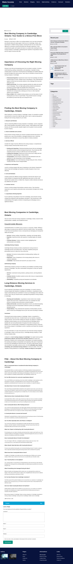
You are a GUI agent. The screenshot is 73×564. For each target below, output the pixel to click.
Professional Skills (56, 114)
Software (54, 122)
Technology (55, 123)
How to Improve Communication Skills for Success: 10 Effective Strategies (59, 41)
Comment (5, 511)
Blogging (54, 96)
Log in (13, 5)
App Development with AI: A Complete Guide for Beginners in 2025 (61, 74)
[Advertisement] (36, 17)
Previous (7, 503)
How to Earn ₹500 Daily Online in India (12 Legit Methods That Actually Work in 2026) (59, 54)
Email (4, 528)
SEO (54, 120)
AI (53, 94)
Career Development (57, 99)
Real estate (55, 117)
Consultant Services (57, 100)
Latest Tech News (56, 107)
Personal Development (57, 112)
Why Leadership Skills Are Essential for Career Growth (59, 47)
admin (7, 39)
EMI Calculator (43, 554)
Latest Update (55, 109)
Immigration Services (57, 103)
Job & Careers (56, 106)
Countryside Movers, (19, 332)
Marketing (55, 110)
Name (4, 523)
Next (41, 503)
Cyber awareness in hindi (58, 101)
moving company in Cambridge (26, 227)
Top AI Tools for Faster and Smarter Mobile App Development (60, 67)
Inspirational (55, 104)
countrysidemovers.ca (10, 393)
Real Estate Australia (57, 119)
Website (5, 533)
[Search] (65, 31)
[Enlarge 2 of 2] (14, 555)
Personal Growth (56, 113)
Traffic (54, 126)
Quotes (54, 116)
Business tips (8, 30)
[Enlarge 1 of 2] (6, 555)
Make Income (8, 2)
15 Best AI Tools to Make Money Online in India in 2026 (59, 61)
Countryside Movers (13, 224)
